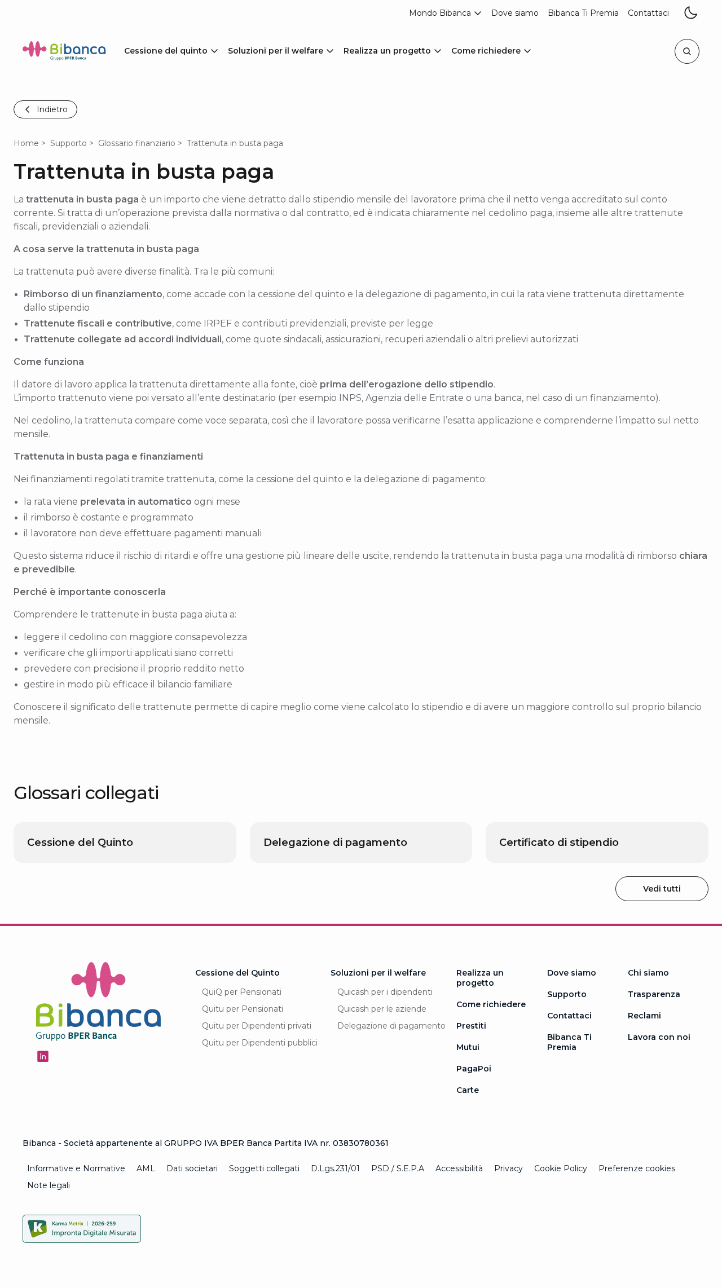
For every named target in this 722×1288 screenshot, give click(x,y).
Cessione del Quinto (237, 973)
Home (26, 143)
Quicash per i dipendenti (385, 992)
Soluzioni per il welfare (378, 973)
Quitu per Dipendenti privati (256, 1026)
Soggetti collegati (264, 1168)
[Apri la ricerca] (687, 51)
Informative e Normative (76, 1168)
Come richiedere (491, 1004)
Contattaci (569, 1016)
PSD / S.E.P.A (397, 1168)
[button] (446, 14)
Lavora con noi (659, 1037)
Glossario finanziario (136, 143)
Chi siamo (648, 973)
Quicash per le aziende (381, 1009)
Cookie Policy (560, 1168)
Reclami (644, 1016)
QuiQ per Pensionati (241, 992)
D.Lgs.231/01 (335, 1168)
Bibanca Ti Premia (569, 1042)
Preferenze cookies (636, 1168)
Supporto (68, 143)
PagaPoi (473, 1069)
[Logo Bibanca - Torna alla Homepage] (64, 52)
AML (146, 1168)
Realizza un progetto (480, 978)
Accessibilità (459, 1168)
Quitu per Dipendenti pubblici (260, 1043)
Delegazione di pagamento (391, 1026)
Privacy (508, 1168)
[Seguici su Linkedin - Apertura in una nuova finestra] (43, 1056)
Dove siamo (571, 973)
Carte (467, 1090)
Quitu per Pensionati (242, 1009)
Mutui (467, 1047)
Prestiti (471, 1026)
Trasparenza (654, 994)
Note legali (48, 1185)
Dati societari (192, 1168)
